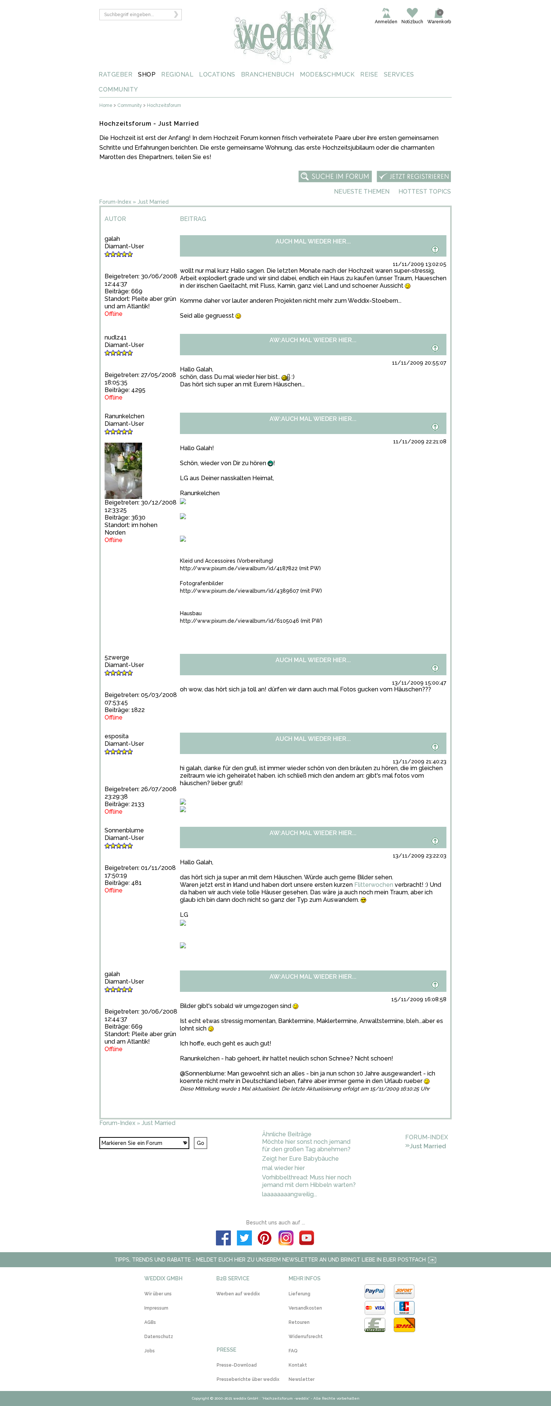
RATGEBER (115, 74)
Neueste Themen (361, 191)
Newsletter (301, 1379)
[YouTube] (307, 1239)
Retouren (299, 1322)
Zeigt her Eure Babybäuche (300, 1158)
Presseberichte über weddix (248, 1379)
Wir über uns (158, 1293)
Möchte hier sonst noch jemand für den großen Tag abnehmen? (306, 1145)
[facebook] (223, 1239)
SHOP (147, 74)
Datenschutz (158, 1336)
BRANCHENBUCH (267, 74)
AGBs (150, 1322)
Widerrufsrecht (306, 1336)
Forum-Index (115, 202)
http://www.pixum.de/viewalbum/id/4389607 (239, 591)
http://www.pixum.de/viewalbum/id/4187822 (239, 568)
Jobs (149, 1350)
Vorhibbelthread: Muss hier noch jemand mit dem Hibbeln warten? (309, 1181)
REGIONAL (177, 74)
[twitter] (244, 1239)
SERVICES (399, 74)
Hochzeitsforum (164, 105)
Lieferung (299, 1293)
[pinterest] (265, 1239)
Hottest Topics (424, 191)
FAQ (293, 1350)
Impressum (156, 1308)
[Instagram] (286, 1239)
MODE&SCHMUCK (327, 74)
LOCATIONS (217, 74)
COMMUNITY (118, 89)
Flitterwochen (373, 884)
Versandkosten (305, 1308)
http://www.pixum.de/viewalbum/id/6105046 (239, 621)
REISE (369, 74)
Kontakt (298, 1365)
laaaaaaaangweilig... (289, 1194)
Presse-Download (237, 1365)
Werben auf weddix (238, 1293)
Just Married (153, 202)
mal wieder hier (283, 1168)
